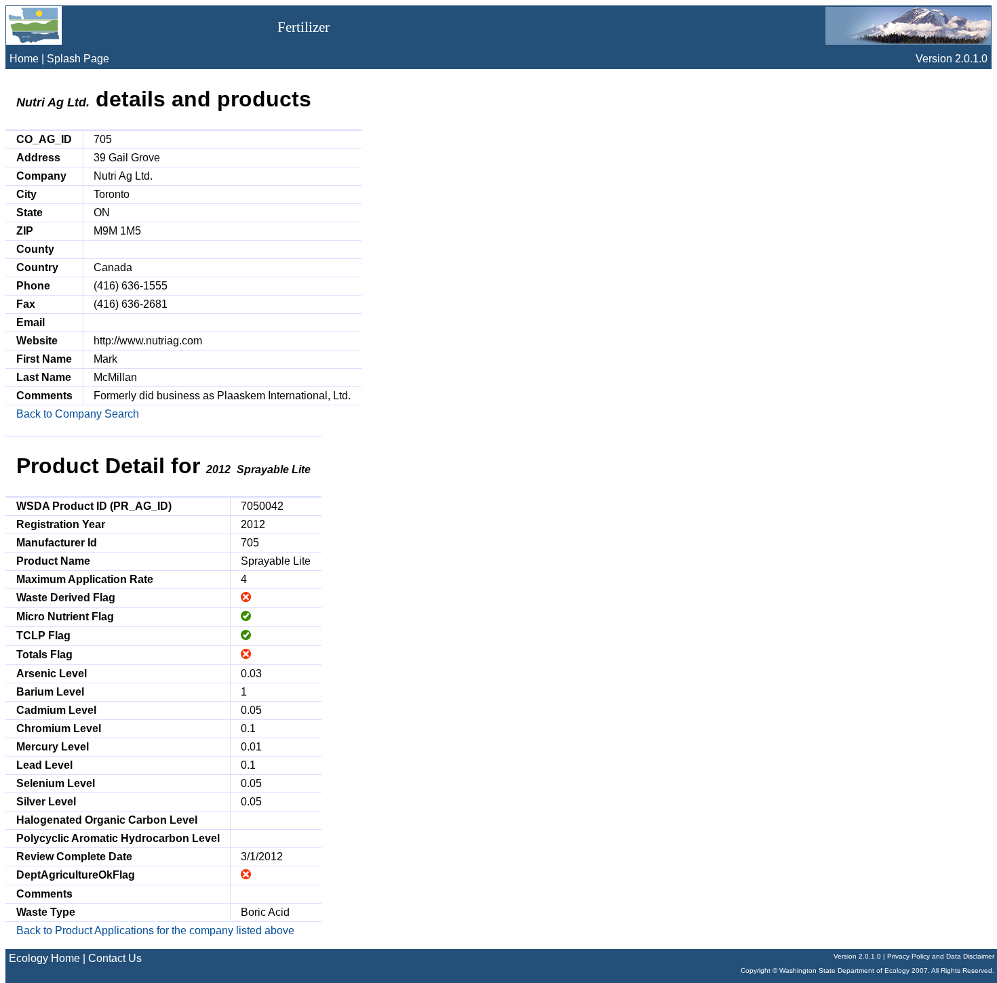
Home (24, 58)
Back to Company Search (77, 414)
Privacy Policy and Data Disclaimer (940, 956)
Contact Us (115, 958)
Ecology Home (44, 958)
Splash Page (78, 58)
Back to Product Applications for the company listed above (155, 930)
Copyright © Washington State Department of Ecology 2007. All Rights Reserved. (867, 970)
